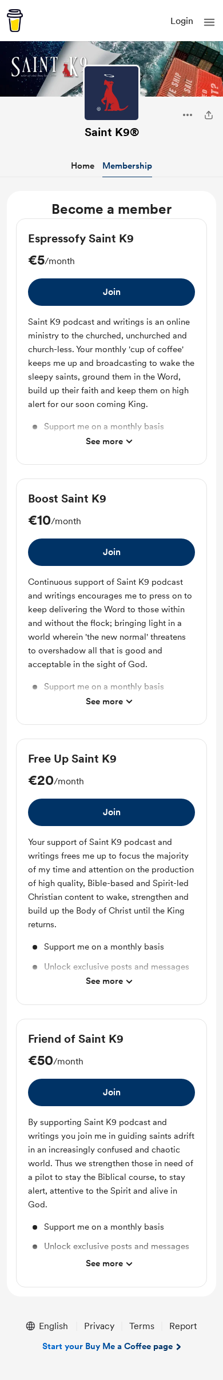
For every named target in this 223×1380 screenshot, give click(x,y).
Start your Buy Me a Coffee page (107, 1346)
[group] (111, 341)
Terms (141, 1326)
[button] (209, 22)
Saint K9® (112, 132)
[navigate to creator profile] (111, 93)
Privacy (99, 1326)
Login (181, 20)
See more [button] (104, 441)
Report (183, 1326)
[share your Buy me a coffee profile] (209, 115)
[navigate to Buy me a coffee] (15, 20)
